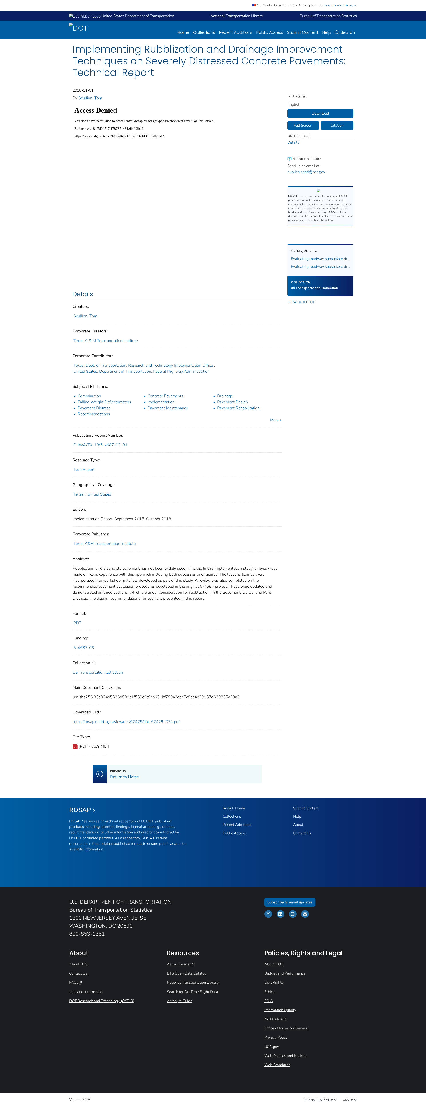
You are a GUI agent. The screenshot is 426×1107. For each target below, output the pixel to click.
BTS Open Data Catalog (187, 973)
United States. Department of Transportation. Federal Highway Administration (141, 371)
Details (293, 142)
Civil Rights (273, 982)
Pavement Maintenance (168, 408)
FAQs (73, 982)
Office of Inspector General (286, 1028)
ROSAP (80, 810)
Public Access (269, 32)
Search (348, 32)
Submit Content (302, 32)
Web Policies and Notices (285, 1055)
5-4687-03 (83, 647)
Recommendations (94, 414)
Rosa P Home (234, 808)
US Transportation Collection (98, 672)
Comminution (89, 396)
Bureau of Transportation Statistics (328, 15)
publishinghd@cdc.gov (306, 171)
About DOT (273, 964)
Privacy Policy (276, 1037)
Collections (204, 32)
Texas (78, 494)
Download (320, 113)
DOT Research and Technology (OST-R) (101, 1000)
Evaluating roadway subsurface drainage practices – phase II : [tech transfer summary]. (320, 258)
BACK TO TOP (303, 302)
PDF (77, 623)
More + (276, 420)
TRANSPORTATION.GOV (320, 1099)
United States (99, 494)
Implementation (161, 402)
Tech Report (84, 469)
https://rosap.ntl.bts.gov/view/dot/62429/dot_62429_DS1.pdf (126, 721)
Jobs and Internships (86, 991)
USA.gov (271, 1046)
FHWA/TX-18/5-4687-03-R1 (100, 445)
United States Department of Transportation (137, 15)
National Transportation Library (193, 982)
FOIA (268, 1000)
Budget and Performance (285, 973)
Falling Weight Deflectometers (104, 402)
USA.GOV (350, 1099)
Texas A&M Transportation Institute (104, 543)
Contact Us (302, 833)
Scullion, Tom (90, 98)
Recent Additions (235, 32)
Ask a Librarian (179, 964)
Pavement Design (232, 402)
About (298, 824)
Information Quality (280, 1010)
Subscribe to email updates (289, 902)
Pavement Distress (94, 408)
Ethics (269, 991)
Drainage (225, 396)
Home (183, 32)
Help (326, 32)
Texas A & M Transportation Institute (105, 340)
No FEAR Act (275, 1019)
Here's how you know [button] (339, 5)
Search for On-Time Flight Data (192, 991)
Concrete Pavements (165, 396)
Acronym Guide (179, 1000)
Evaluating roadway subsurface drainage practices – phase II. (320, 266)
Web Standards (277, 1064)
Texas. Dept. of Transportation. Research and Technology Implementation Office (143, 365)
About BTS (78, 964)
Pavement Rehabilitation (238, 408)
